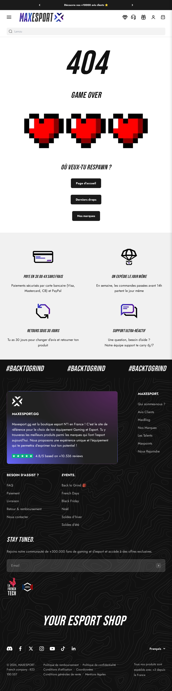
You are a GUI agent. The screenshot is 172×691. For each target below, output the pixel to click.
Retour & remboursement (24, 509)
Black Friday (70, 501)
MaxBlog (144, 419)
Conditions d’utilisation (57, 669)
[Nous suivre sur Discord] (9, 648)
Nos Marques (147, 427)
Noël (65, 509)
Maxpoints (145, 443)
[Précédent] (39, 5)
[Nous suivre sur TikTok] (63, 648)
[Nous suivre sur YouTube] (52, 648)
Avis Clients (146, 412)
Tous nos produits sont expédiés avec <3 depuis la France (149, 669)
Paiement (13, 493)
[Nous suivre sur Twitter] (31, 648)
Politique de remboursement (60, 665)
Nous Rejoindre (149, 451)
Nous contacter (17, 516)
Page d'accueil (86, 183)
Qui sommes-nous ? (151, 404)
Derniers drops (86, 199)
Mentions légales (95, 674)
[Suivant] (132, 5)
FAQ (10, 485)
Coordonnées (84, 669)
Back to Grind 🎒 (74, 485)
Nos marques (86, 216)
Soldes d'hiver (72, 516)
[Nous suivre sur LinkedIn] (74, 648)
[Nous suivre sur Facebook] (20, 648)
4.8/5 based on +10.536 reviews (59, 456)
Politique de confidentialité (99, 665)
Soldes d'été (70, 524)
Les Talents (145, 435)
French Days (70, 493)
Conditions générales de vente (62, 674)
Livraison (13, 501)
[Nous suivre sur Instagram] (41, 648)
